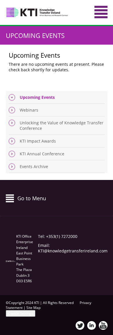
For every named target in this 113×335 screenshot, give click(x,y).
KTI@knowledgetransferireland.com (72, 251)
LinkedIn (91, 325)
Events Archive (34, 166)
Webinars (29, 110)
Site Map (33, 307)
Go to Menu (31, 198)
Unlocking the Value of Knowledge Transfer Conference (61, 125)
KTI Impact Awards (38, 141)
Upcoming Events (35, 35)
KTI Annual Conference (42, 153)
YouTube (103, 325)
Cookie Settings (20, 313)
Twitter (80, 325)
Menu (100, 12)
